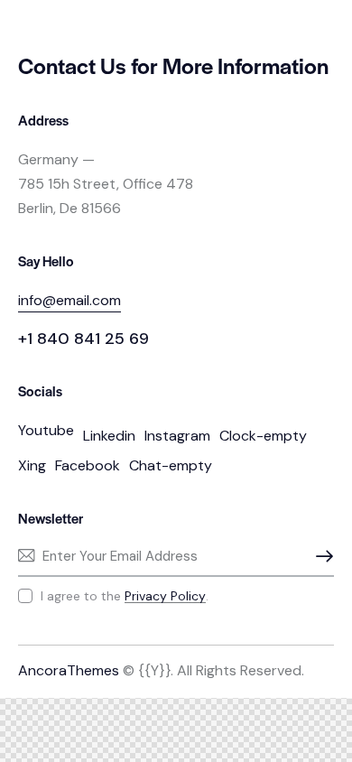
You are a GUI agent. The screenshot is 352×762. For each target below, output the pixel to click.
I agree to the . (124, 596)
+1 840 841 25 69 (83, 338)
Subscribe (320, 556)
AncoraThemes (68, 670)
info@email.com (69, 300)
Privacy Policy (165, 596)
